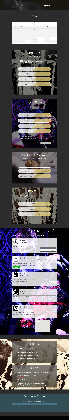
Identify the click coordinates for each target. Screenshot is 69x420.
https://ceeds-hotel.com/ (22, 327)
